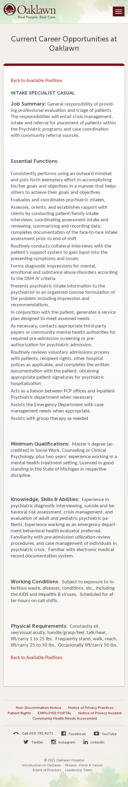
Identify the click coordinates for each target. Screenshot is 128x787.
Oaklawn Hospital (30, 12)
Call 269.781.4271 (37, 733)
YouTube (109, 734)
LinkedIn (97, 742)
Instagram (66, 742)
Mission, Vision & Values (84, 765)
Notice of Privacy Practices (91, 708)
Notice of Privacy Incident (100, 713)
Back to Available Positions (36, 80)
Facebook (76, 734)
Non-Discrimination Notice (38, 708)
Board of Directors (47, 770)
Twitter (36, 742)
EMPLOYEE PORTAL (54, 713)
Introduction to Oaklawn (41, 765)
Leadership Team (78, 770)
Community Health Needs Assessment (64, 718)
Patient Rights (19, 713)
